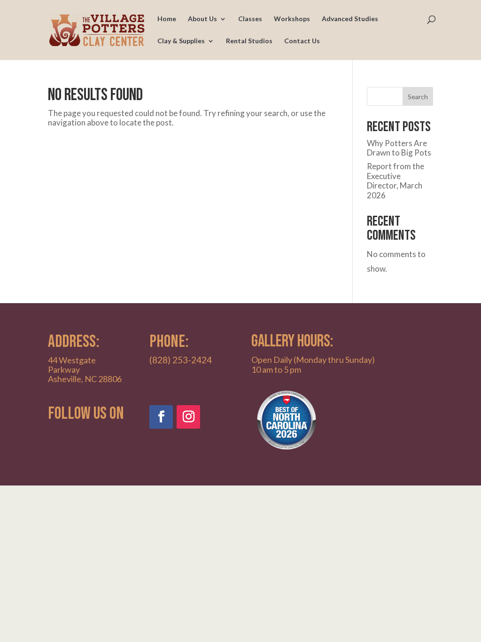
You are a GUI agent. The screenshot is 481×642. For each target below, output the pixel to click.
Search (418, 97)
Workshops (292, 19)
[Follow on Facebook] (161, 417)
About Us (202, 19)
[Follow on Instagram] (188, 417)
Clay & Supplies (181, 41)
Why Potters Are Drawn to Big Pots (399, 147)
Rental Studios (249, 41)
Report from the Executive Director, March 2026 (395, 180)
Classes (250, 19)
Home (166, 19)
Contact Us (302, 41)
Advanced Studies (350, 19)
